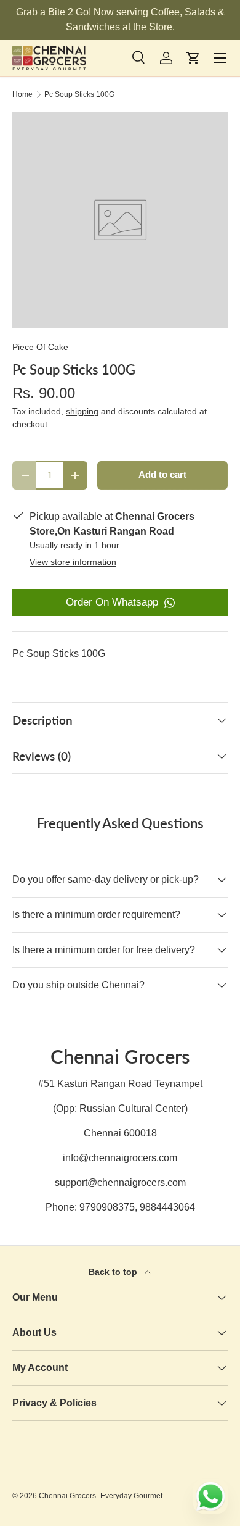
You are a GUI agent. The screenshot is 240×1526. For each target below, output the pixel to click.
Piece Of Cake (40, 347)
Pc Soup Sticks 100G (79, 94)
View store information (73, 562)
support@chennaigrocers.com (120, 1182)
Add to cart (162, 475)
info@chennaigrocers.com (120, 1158)
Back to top (114, 1272)
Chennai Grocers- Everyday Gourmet (100, 1495)
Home (22, 94)
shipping (82, 411)
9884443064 (167, 1207)
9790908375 (107, 1207)
